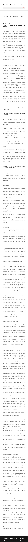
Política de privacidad (20, 540)
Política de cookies (10, 540)
